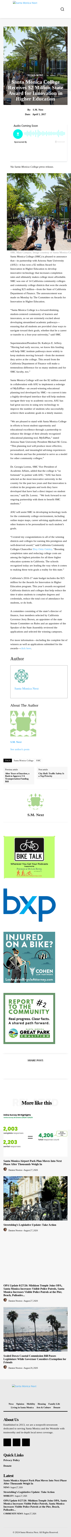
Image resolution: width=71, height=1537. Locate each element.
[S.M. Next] (35, 801)
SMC (38, 760)
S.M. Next (38, 110)
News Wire (35, 75)
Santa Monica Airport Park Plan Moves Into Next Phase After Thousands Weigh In (32, 1163)
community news (13, 1513)
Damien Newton (15, 1170)
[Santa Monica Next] (36, 8)
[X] (31, 1068)
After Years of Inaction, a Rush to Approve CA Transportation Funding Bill (17, 777)
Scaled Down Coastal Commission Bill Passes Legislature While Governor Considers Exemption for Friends (34, 1359)
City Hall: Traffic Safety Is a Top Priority (51, 774)
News (6, 1487)
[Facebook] (23, 1068)
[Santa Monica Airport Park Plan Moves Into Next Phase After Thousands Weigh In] (35, 1134)
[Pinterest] (39, 1068)
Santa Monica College (23, 760)
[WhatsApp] (47, 1068)
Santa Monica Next (26, 688)
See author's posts (19, 749)
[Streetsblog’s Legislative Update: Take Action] (35, 1198)
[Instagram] (16, 1442)
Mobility (8, 1496)
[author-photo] (5, 1170)
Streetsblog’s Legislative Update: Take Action (29, 1224)
